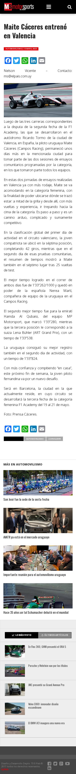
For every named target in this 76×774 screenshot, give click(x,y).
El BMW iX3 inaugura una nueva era (46, 723)
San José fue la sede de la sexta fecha (26, 500)
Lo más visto (23, 635)
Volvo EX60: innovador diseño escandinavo (43, 706)
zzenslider (54, 438)
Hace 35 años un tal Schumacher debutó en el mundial (35, 613)
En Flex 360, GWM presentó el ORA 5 (47, 647)
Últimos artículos (56, 635)
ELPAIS (4, 769)
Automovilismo (35, 438)
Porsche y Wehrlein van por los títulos (48, 666)
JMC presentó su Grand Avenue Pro (46, 685)
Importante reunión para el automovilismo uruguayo (34, 575)
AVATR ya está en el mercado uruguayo (26, 537)
